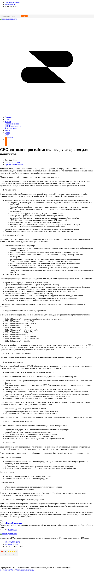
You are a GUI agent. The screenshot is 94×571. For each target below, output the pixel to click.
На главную (5, 570)
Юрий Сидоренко (12, 162)
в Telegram (12, 530)
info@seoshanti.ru (11, 4)
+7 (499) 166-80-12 (12, 542)
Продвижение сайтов (12, 2)
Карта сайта (21, 570)
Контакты (30, 570)
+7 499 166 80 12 (11, 6)
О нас (12, 570)
